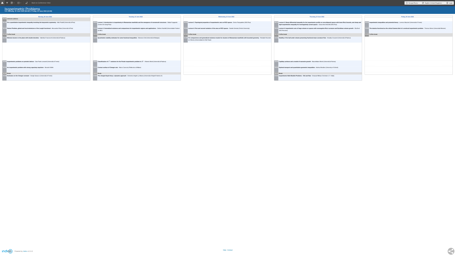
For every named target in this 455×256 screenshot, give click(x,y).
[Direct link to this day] (53, 17)
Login (451, 3)
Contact (230, 250)
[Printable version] (2, 3)
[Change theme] (19, 3)
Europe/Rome (413, 3)
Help (224, 250)
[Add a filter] (7, 3)
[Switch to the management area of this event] (26, 3)
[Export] (12, 3)
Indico (25, 251)
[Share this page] (451, 251)
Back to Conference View (41, 3)
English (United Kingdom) (433, 3)
